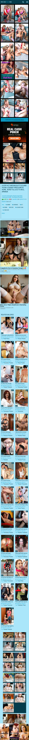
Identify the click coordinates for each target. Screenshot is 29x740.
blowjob (10, 387)
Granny (8, 204)
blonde (5, 629)
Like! (5, 199)
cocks (24, 459)
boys (8, 338)
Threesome (6, 210)
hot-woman (6, 362)
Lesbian (5, 207)
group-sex (10, 605)
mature (11, 362)
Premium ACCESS (14, 119)
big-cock (6, 435)
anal (5, 338)
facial (20, 362)
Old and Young (19, 207)
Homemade (15, 204)
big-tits (24, 338)
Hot (22, 204)
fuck (22, 580)
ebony (23, 508)
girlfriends (25, 532)
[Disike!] (10, 199)
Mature (11, 207)
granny (23, 362)
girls (25, 605)
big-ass (20, 338)
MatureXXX (6, 2)
